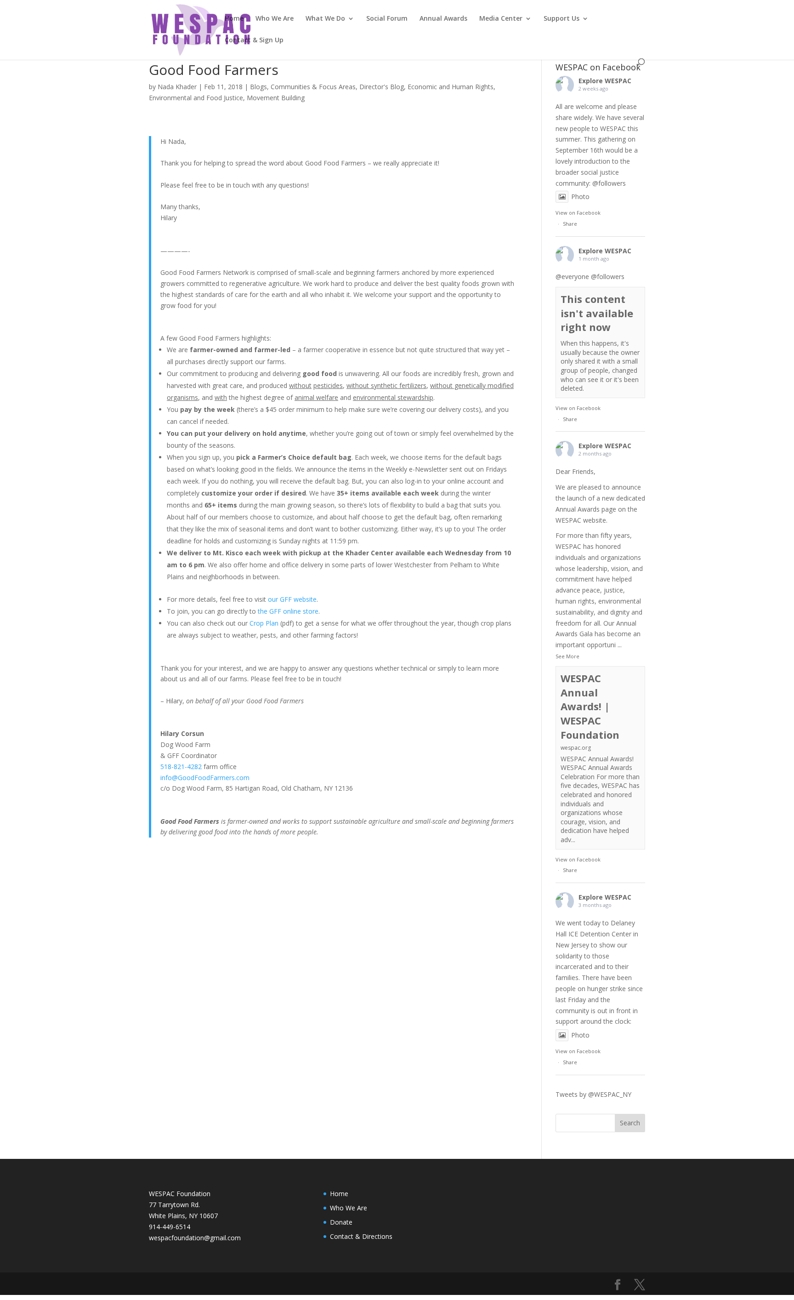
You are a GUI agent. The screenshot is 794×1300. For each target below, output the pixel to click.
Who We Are (274, 19)
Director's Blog (381, 86)
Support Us (561, 19)
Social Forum (387, 19)
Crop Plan (264, 623)
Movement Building (276, 97)
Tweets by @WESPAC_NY (593, 1094)
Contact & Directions (361, 1236)
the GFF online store (288, 611)
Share (570, 223)
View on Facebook (578, 212)
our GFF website (292, 599)
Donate (341, 1222)
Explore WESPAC (604, 80)
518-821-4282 (181, 766)
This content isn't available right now (597, 313)
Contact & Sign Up (254, 40)
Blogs (258, 86)
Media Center (500, 19)
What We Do (325, 19)
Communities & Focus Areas (313, 86)
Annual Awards (443, 19)
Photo (580, 196)
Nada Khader (177, 86)
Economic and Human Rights (450, 86)
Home (234, 19)
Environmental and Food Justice (196, 97)
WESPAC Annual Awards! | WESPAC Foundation (590, 706)
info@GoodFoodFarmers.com (205, 777)
